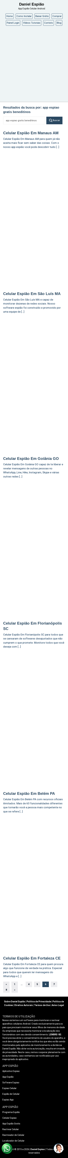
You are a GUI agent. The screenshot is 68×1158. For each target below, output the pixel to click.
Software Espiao (10, 1082)
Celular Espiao (9, 1118)
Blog (59, 22)
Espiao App (8, 1099)
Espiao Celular (9, 1088)
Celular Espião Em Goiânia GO (31, 458)
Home (9, 16)
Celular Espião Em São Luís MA (32, 294)
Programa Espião (11, 1112)
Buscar (56, 120)
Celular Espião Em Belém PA (29, 793)
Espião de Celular (11, 1094)
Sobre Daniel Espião (14, 1001)
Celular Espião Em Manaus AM (31, 133)
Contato (48, 22)
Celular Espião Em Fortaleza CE (32, 958)
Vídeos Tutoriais (31, 22)
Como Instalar (24, 16)
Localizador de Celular (13, 1140)
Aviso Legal (58, 1005)
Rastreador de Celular (13, 1135)
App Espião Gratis (11, 1123)
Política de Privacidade (39, 1001)
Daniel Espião (31, 4)
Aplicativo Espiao (11, 1071)
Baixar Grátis (42, 16)
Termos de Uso (42, 1005)
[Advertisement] (34, 64)
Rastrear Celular (10, 1129)
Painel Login (13, 22)
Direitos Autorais (23, 1005)
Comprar (57, 16)
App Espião (8, 1077)
